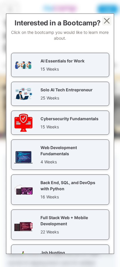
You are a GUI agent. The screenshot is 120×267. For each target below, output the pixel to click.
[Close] (106, 20)
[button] (60, 65)
